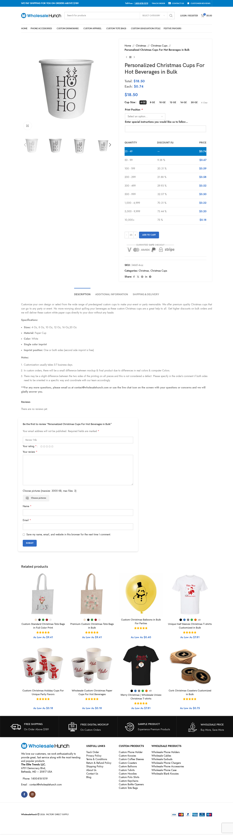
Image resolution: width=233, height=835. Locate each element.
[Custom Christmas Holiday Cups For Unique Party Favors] (43, 665)
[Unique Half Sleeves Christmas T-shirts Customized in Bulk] (190, 595)
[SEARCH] (171, 15)
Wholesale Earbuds (161, 759)
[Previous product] (126, 57)
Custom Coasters (128, 763)
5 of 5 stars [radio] (52, 446)
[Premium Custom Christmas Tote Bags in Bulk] (92, 595)
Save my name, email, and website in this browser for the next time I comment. (68, 534)
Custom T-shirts (127, 770)
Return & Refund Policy (98, 763)
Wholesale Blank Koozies (165, 773)
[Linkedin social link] (146, 277)
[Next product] (134, 57)
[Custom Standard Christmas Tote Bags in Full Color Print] (43, 595)
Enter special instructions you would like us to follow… (156, 122)
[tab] (82, 293)
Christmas (141, 45)
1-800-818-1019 (141, 3)
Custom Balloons (128, 766)
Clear (205, 102)
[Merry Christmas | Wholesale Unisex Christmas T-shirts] (141, 665)
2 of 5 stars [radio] (44, 446)
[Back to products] (130, 57)
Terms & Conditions (96, 759)
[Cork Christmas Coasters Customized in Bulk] (190, 665)
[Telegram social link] (150, 277)
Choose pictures (38, 498)
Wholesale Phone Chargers (166, 763)
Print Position (134, 109)
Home (128, 45)
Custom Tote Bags (128, 788)
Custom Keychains (128, 781)
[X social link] (138, 277)
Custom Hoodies (128, 773)
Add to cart (149, 234)
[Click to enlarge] (28, 126)
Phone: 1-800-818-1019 (35, 778)
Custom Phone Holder (131, 752)
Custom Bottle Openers (131, 784)
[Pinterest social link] (142, 277)
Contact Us (92, 773)
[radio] (143, 102)
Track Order (92, 752)
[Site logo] (41, 15)
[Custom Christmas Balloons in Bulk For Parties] (141, 595)
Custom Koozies (127, 756)
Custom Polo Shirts (129, 777)
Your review (30, 452)
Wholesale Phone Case (163, 770)
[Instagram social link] (32, 794)
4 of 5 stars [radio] (49, 446)
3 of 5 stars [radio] (46, 446)
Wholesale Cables (161, 756)
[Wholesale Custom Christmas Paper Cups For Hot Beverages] (92, 665)
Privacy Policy (93, 756)
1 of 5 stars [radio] (41, 446)
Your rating (30, 446)
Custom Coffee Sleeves (131, 759)
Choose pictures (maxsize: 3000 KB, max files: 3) (49, 491)
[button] (25, 145)
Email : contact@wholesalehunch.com (41, 784)
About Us (91, 770)
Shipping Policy (94, 766)
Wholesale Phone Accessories (167, 766)
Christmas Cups (159, 45)
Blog (88, 777)
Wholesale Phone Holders (165, 752)
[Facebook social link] (134, 277)
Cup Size (130, 102)
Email (27, 520)
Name (27, 506)
